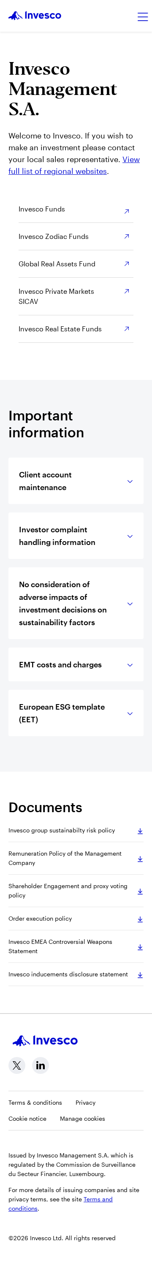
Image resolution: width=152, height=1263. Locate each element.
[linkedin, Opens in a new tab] (40, 1065)
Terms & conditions (35, 1102)
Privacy (85, 1102)
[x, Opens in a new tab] (16, 1065)
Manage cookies (82, 1118)
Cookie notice (27, 1118)
